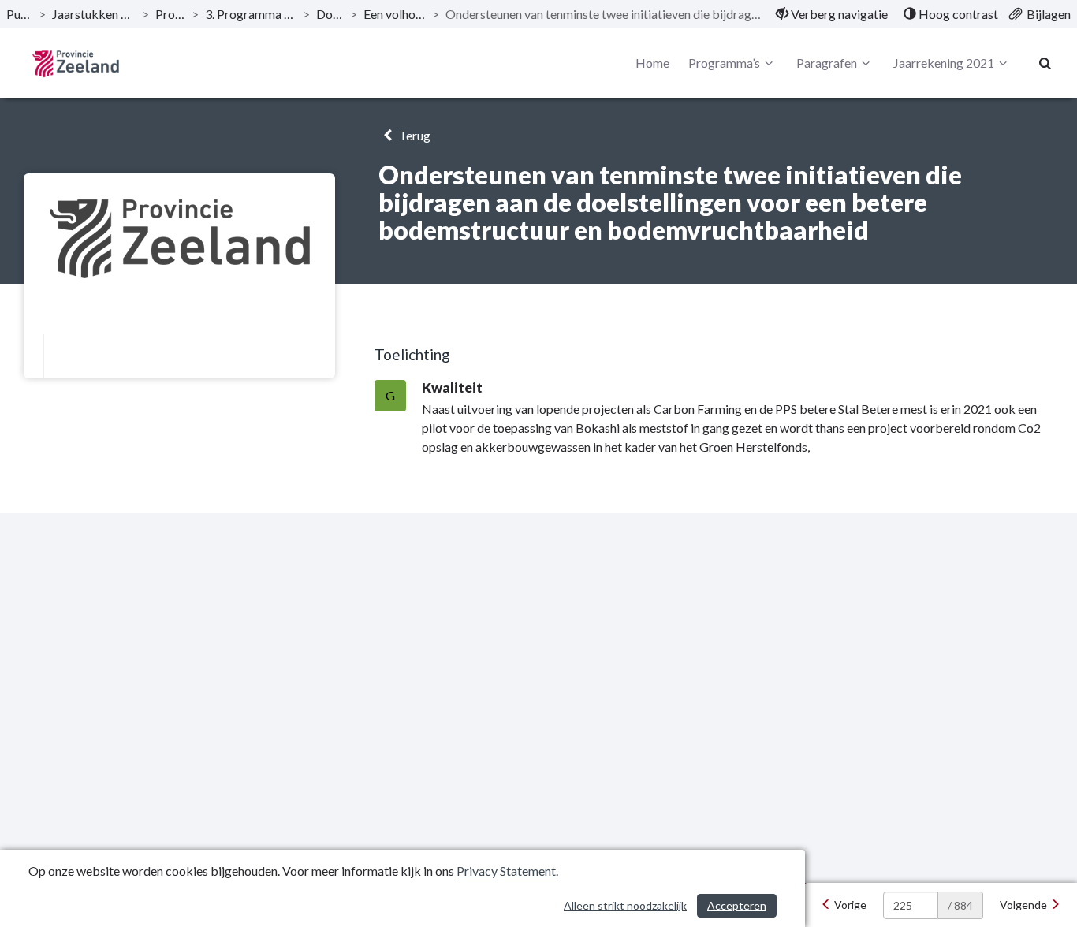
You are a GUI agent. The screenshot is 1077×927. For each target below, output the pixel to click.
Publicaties (19, 13)
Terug (413, 135)
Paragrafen (826, 62)
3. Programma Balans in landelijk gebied (250, 13)
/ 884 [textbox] (960, 905)
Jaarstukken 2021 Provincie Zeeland (94, 13)
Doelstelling (330, 13)
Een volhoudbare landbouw (394, 13)
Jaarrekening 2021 (943, 62)
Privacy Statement (506, 870)
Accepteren (736, 905)
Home (652, 62)
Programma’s (170, 13)
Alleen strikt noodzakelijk (625, 905)
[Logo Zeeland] (75, 63)
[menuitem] (832, 14)
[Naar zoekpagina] (1045, 63)
